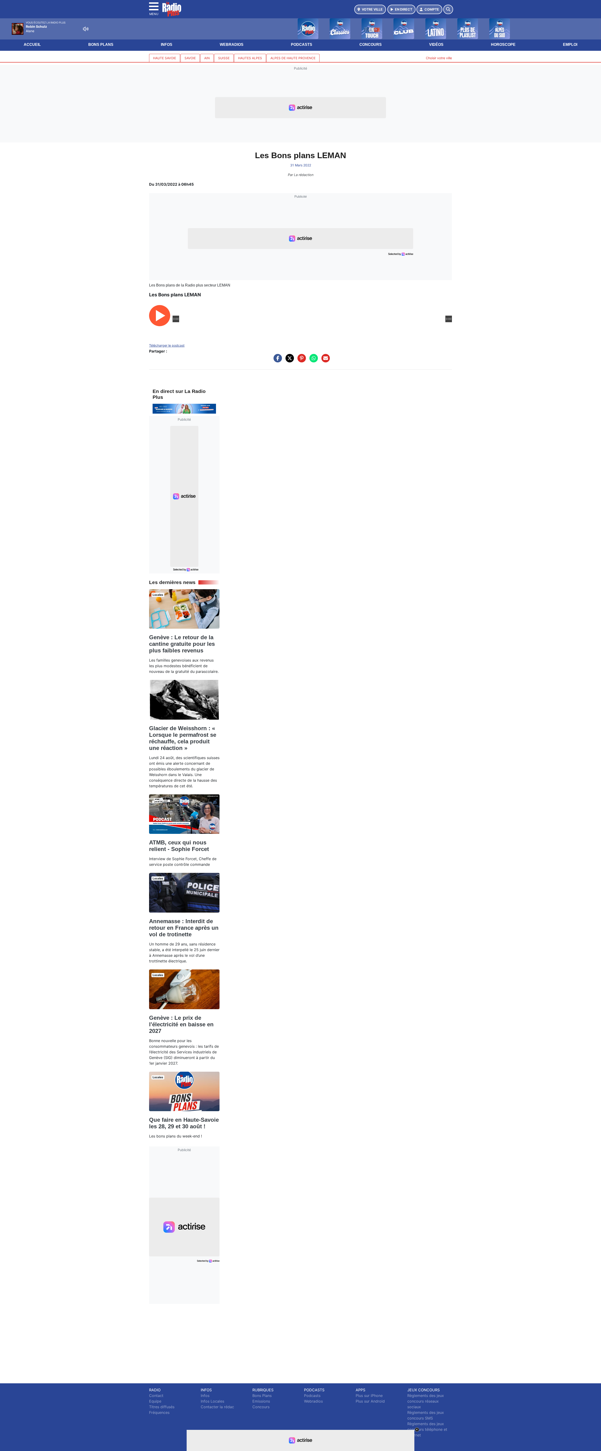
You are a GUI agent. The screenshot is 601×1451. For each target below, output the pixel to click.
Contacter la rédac (217, 1406)
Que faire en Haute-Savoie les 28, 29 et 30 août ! (184, 1123)
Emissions (261, 1401)
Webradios (231, 45)
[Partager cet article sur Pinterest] (300, 360)
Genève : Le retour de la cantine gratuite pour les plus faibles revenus (182, 644)
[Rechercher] (448, 9)
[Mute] (85, 28)
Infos (166, 45)
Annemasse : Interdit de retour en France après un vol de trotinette (184, 927)
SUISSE (224, 58)
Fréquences (159, 1412)
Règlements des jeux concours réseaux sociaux (425, 1401)
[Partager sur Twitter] (288, 360)
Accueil (32, 45)
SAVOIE (190, 58)
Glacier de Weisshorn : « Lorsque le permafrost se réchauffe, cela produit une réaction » (182, 738)
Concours (370, 45)
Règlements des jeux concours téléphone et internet (427, 1429)
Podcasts (301, 45)
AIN (207, 58)
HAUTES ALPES (250, 58)
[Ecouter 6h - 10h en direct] (184, 408)
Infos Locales (212, 1401)
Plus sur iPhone (369, 1395)
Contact (156, 1395)
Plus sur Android (370, 1401)
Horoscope (503, 45)
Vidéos (436, 45)
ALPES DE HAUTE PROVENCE (293, 58)
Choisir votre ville (439, 58)
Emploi (570, 45)
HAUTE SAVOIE (164, 58)
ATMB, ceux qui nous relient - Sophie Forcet (179, 845)
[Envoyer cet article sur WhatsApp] (312, 360)
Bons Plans (100, 45)
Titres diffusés (161, 1406)
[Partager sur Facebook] (276, 360)
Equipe (155, 1401)
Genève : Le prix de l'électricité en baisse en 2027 (181, 1024)
